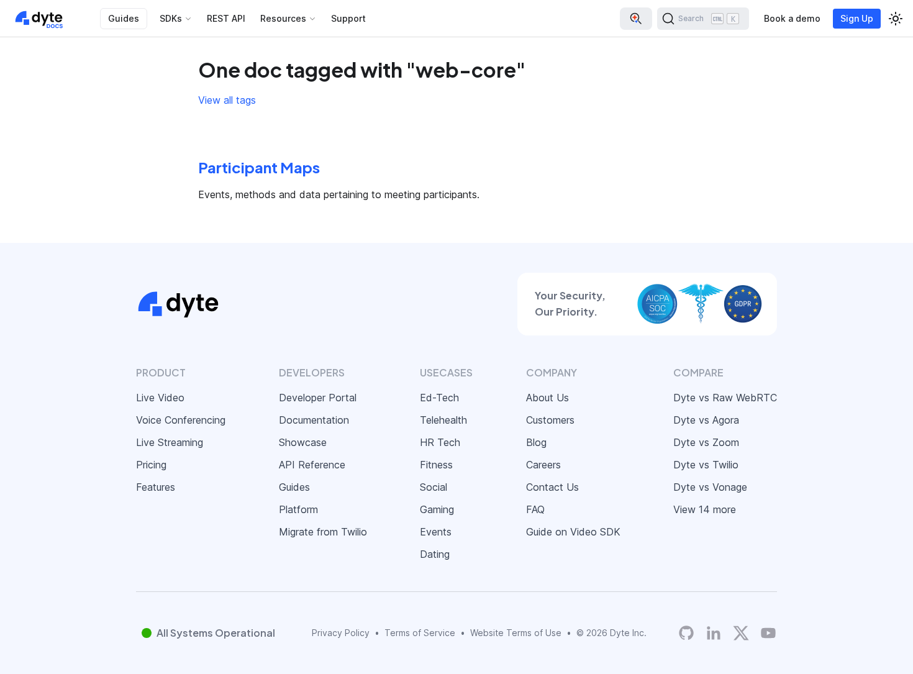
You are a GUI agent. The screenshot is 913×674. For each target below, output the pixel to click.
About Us (547, 397)
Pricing (151, 464)
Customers (550, 420)
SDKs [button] (171, 18)
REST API (226, 18)
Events (436, 532)
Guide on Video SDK (573, 532)
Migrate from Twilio (323, 532)
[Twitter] (741, 633)
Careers (543, 464)
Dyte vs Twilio (705, 464)
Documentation (314, 420)
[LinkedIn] (713, 633)
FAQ (535, 509)
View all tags (227, 100)
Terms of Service (419, 632)
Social (433, 487)
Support (348, 18)
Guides (123, 18)
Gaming (437, 509)
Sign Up (856, 18)
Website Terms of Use (515, 632)
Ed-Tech (439, 397)
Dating (435, 554)
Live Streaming (169, 442)
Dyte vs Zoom (706, 442)
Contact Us (552, 487)
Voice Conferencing (180, 420)
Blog (536, 442)
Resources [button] (283, 18)
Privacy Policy (341, 632)
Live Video (160, 397)
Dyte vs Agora (706, 420)
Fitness (436, 464)
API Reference (312, 464)
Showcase (303, 442)
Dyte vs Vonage (710, 487)
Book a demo (792, 18)
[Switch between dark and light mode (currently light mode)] (896, 19)
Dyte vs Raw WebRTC (725, 397)
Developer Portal (318, 397)
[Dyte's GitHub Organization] (686, 633)
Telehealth (443, 420)
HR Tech (440, 442)
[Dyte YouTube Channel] (768, 633)
